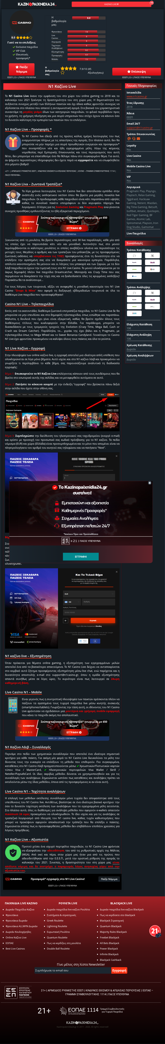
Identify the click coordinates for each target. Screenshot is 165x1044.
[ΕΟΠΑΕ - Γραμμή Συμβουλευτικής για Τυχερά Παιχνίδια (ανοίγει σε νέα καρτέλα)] (92, 1011)
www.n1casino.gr (137, 96)
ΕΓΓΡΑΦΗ (72, 228)
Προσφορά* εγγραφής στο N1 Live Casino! (58, 879)
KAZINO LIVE (110, 4)
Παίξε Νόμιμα (22, 69)
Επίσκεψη (138, 71)
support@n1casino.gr (140, 127)
